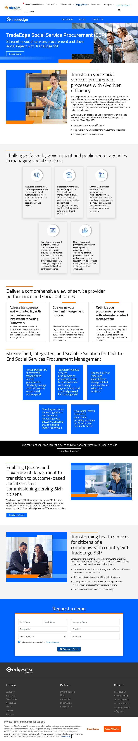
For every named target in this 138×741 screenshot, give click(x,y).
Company (11, 685)
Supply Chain (66, 706)
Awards (9, 710)
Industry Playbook (122, 707)
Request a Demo (70, 649)
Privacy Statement (53, 642)
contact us (97, 19)
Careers (9, 714)
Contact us (11, 702)
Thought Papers (121, 699)
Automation (65, 698)
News (8, 706)
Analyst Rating (121, 695)
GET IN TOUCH (123, 5)
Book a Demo (15, 53)
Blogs (82, 19)
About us (10, 691)
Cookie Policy (66, 736)
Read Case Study (17, 515)
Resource (119, 685)
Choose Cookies (93, 729)
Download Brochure (69, 450)
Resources (67, 19)
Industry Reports (122, 703)
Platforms (65, 685)
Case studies (120, 691)
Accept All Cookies (112, 729)
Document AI (66, 702)
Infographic (119, 711)
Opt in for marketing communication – (39, 642)
